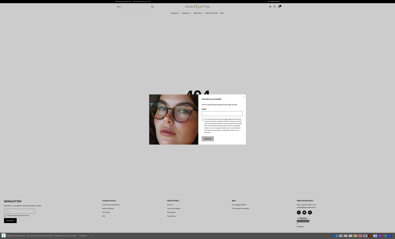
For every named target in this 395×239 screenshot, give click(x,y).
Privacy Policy (228, 119)
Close (243, 96)
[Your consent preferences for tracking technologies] (4, 235)
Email (204, 109)
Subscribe (207, 139)
